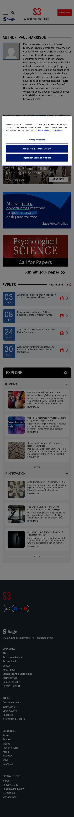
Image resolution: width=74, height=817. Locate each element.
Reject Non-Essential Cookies (37, 158)
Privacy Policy (44, 130)
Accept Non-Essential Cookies (37, 149)
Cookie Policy (57, 130)
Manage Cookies (37, 139)
